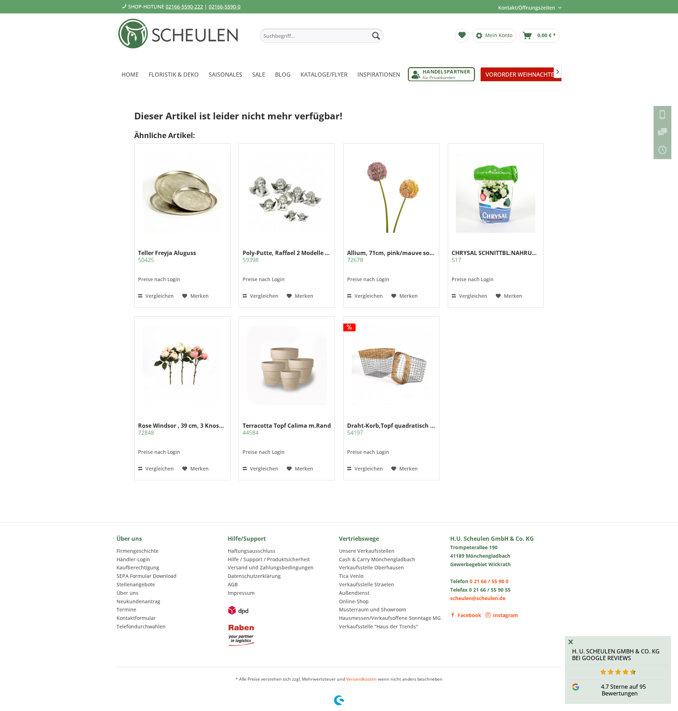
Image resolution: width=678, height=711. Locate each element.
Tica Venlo (351, 576)
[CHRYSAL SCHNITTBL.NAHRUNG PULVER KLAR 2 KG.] (496, 193)
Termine (126, 609)
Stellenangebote (136, 584)
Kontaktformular (136, 618)
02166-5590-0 (224, 6)
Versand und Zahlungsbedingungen (271, 567)
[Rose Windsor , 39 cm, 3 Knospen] (182, 365)
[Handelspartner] (441, 74)
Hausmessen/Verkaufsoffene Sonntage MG (390, 618)
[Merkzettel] (462, 36)
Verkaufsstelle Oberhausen (371, 567)
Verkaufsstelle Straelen (366, 584)
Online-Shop (354, 601)
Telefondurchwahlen (141, 626)
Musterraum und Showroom (372, 609)
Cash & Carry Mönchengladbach (377, 559)
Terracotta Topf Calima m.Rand (287, 429)
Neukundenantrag (138, 601)
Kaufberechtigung (138, 567)
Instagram (505, 615)
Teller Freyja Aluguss (167, 256)
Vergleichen (159, 295)
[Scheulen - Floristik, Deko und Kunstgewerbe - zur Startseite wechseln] (181, 38)
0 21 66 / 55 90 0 (489, 581)
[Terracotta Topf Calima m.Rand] (287, 365)
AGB (233, 584)
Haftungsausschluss (251, 550)
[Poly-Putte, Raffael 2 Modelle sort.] (287, 193)
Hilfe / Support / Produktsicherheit (269, 559)
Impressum (241, 592)
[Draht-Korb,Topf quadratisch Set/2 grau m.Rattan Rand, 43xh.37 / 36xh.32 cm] (391, 365)
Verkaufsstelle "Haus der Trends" (378, 626)
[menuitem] (321, 36)
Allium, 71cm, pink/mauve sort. (391, 256)
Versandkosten (361, 679)
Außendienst (354, 592)
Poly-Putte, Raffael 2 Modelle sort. (287, 256)
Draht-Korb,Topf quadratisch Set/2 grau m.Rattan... (391, 429)
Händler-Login (133, 559)
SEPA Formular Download (147, 576)
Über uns (127, 592)
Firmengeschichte (138, 550)
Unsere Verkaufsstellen (366, 550)
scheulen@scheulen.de (477, 598)
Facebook (469, 615)
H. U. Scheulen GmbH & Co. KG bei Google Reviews (616, 654)
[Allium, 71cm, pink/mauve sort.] (391, 193)
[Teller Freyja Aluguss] (182, 193)
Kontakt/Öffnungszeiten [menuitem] (527, 7)
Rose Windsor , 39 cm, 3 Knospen (182, 429)
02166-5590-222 (184, 6)
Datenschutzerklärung (254, 576)
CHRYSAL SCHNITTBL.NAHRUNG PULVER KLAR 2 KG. (496, 256)
